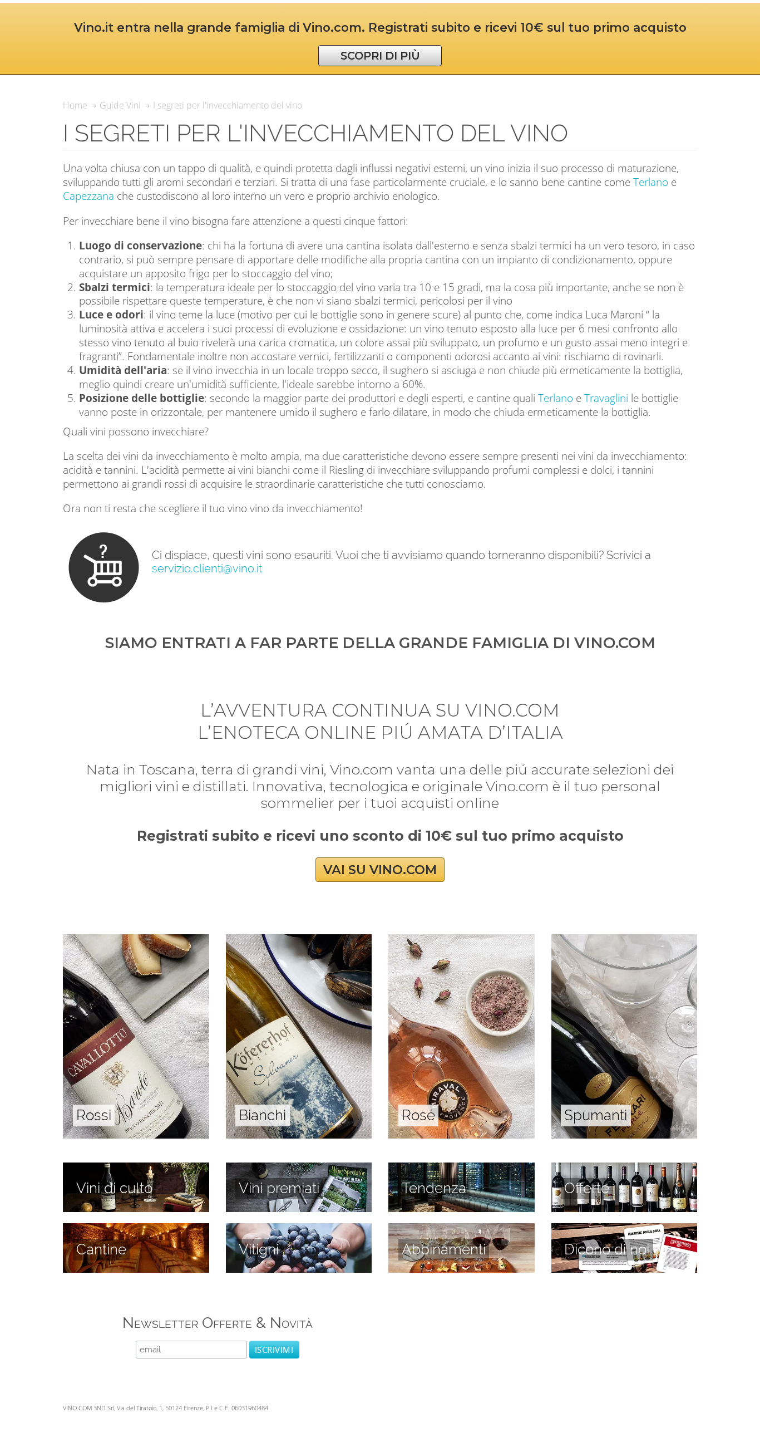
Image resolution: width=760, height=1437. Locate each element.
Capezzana (88, 195)
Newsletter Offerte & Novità (217, 1322)
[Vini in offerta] (624, 1169)
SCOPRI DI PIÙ (380, 55)
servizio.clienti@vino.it (207, 568)
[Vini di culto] (136, 1169)
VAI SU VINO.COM (380, 869)
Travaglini (606, 397)
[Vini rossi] (136, 940)
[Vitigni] (299, 1229)
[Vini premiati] (299, 1169)
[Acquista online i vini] (624, 1229)
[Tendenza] (461, 1169)
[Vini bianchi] (299, 940)
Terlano (650, 181)
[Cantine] (136, 1229)
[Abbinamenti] (461, 1229)
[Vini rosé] (461, 940)
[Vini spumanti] (624, 940)
